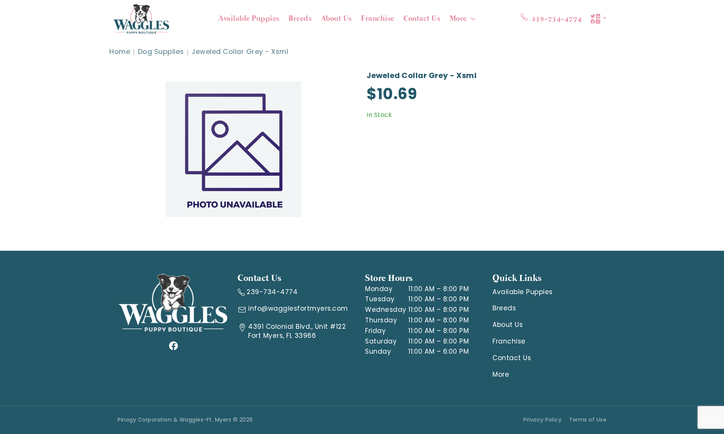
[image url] (141, 18)
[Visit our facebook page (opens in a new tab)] (173, 345)
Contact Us (421, 19)
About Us (336, 19)
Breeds (299, 19)
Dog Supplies (161, 51)
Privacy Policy (542, 419)
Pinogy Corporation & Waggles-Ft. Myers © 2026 (185, 419)
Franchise (377, 19)
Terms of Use (587, 419)
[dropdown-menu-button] (473, 18)
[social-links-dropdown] (598, 18)
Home (119, 51)
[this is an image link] (173, 302)
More (458, 19)
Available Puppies (248, 19)
